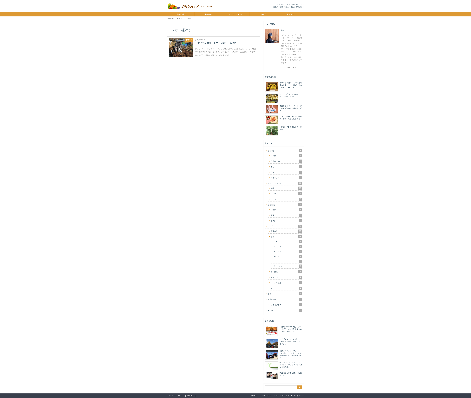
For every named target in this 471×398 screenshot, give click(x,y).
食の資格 (286, 272)
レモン (286, 199)
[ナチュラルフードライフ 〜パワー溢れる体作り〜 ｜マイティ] (189, 6)
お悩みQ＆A (286, 161)
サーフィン (287, 266)
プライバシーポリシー (176, 396)
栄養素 (286, 210)
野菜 (286, 215)
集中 (284, 294)
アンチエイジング (284, 305)
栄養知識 (208, 14)
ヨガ (287, 261)
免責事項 (190, 396)
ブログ (263, 14)
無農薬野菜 (284, 299)
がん (286, 172)
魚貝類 (286, 221)
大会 (287, 241)
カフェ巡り (286, 277)
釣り (286, 288)
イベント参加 (286, 283)
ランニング (287, 246)
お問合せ (290, 14)
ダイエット (286, 178)
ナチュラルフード (235, 14)
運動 (286, 237)
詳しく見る (291, 68)
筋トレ (287, 256)
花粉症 (286, 155)
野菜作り (286, 231)
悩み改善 (180, 14)
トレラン (287, 251)
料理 (286, 188)
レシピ (286, 194)
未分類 (284, 310)
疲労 (286, 167)
